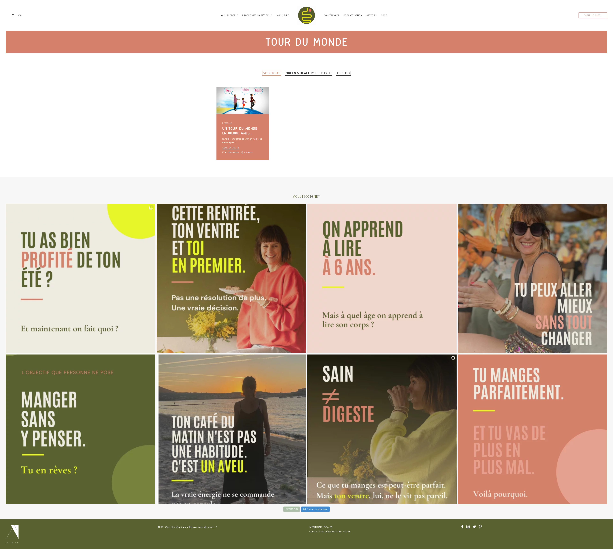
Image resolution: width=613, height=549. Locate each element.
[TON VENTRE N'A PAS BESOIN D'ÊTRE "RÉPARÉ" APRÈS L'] (80, 278)
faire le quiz (592, 15)
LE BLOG (343, 73)
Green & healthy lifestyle (308, 73)
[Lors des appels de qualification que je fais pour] (532, 278)
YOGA (384, 15)
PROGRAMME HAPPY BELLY (257, 15)
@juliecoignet (306, 196)
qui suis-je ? (229, 15)
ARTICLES (371, 15)
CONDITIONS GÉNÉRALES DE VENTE (330, 531)
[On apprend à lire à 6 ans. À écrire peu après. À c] (382, 278)
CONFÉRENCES (331, 15)
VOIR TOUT (271, 73)
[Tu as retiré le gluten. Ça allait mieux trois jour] (532, 429)
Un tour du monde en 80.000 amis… (239, 131)
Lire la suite (231, 147)
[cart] (13, 15)
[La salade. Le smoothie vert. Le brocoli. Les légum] (382, 429)
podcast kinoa (353, 15)
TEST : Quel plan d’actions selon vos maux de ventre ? (187, 527)
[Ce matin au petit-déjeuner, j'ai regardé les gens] (231, 429)
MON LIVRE (282, 15)
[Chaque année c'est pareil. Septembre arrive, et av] (231, 278)
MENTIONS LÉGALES (321, 527)
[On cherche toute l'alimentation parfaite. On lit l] (80, 429)
